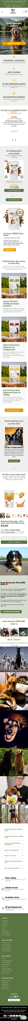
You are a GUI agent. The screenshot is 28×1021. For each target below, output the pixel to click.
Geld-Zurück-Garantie (7, 970)
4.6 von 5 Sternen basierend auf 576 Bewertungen (14, 643)
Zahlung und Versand (9, 1011)
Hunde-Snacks (5, 924)
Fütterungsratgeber (6, 950)
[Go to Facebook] (10, 997)
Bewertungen (5, 986)
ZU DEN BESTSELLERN (14, 199)
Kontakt (4, 958)
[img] (14, 112)
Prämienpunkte (5, 988)
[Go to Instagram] (13, 997)
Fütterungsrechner (6, 962)
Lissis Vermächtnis (6, 944)
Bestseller (4, 926)
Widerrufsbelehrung (21, 1010)
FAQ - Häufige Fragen (7, 960)
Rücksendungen (5, 972)
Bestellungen (5, 982)
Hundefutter (5, 920)
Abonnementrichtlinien (19, 1011)
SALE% (3, 928)
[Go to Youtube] (15, 997)
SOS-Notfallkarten (6, 932)
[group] (4, 632)
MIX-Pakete (4, 922)
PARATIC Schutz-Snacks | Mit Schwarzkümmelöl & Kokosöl (14, 181)
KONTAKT (8, 6)
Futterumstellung (6, 964)
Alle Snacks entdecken (13, 410)
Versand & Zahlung (6, 968)
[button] (13, 140)
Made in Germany (6, 946)
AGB (2, 1010)
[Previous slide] (6, 176)
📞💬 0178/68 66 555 (16, 6)
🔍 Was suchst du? (6, 934)
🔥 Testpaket (5, 930)
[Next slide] (21, 176)
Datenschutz (13, 1010)
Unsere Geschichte (6, 942)
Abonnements (5, 984)
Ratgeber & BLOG (6, 948)
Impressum (6, 1010)
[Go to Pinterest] (17, 997)
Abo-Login (4, 966)
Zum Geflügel (14, 463)
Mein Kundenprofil (6, 980)
